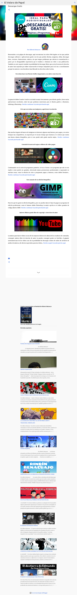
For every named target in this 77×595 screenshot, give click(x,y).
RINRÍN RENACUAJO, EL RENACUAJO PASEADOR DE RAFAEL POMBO (37, 474)
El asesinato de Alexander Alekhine (29, 525)
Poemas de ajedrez (25, 448)
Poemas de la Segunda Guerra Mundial (30, 343)
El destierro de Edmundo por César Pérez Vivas (32, 576)
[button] (9, 10)
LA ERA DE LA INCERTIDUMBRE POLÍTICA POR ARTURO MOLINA (36, 551)
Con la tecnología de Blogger (39, 593)
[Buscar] (75, 2)
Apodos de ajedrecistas (26, 369)
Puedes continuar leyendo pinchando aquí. (21, 175)
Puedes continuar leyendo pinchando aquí (35, 104)
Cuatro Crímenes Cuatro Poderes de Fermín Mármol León (34, 395)
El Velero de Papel (14, 2)
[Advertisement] (38, 290)
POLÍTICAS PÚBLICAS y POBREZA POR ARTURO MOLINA (34, 499)
